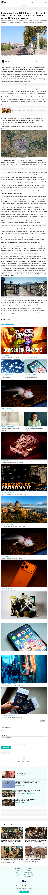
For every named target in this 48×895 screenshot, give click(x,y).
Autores (17, 874)
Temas (17, 876)
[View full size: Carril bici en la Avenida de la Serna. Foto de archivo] (24, 40)
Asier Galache (39, 843)
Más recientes (6, 753)
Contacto (29, 870)
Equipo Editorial (9, 843)
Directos (17, 872)
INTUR (9, 319)
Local (23, 785)
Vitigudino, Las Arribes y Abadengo (28, 793)
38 (38, 61)
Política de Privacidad (28, 874)
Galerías (17, 870)
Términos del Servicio (28, 872)
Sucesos (23, 775)
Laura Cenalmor (33, 843)
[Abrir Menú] (45, 2)
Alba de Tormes (24, 802)
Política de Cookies (29, 876)
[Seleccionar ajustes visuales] (42, 2)
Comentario (4, 735)
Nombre (3, 730)
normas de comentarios (21, 744)
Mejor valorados (16, 753)
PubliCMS (31, 888)
